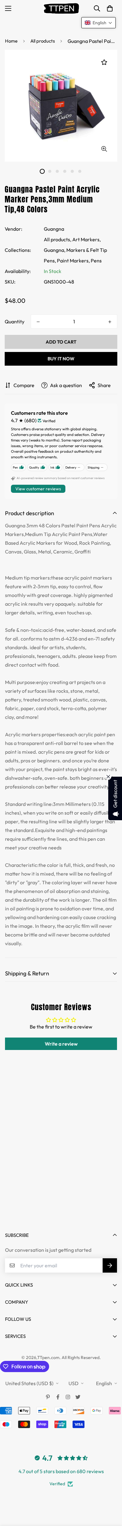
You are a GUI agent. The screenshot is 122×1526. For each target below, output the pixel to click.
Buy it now (61, 359)
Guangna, (54, 250)
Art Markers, (86, 239)
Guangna (54, 229)
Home (11, 41)
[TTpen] (61, 8)
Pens (96, 260)
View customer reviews (38, 489)
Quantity (14, 321)
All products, (57, 239)
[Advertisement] (61, 1157)
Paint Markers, (73, 260)
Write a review (61, 1044)
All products (42, 41)
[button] (110, 8)
